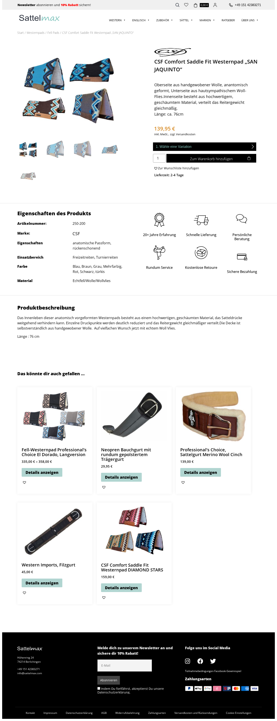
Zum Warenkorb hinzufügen (211, 159)
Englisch (139, 20)
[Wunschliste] (186, 4)
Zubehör (162, 20)
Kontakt (30, 713)
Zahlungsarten (157, 713)
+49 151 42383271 (248, 5)
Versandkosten (185, 134)
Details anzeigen (42, 472)
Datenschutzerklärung (79, 713)
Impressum (50, 713)
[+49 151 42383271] (231, 5)
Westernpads (36, 33)
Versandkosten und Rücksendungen (195, 713)
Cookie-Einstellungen (238, 713)
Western (115, 20)
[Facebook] (200, 661)
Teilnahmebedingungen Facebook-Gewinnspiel (213, 671)
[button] (176, 168)
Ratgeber (228, 20)
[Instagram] (187, 661)
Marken (205, 20)
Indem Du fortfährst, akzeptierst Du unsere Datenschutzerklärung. (130, 690)
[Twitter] (213, 661)
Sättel (184, 20)
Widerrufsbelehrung (127, 713)
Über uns (247, 20)
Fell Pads (53, 33)
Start (20, 33)
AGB (104, 713)
